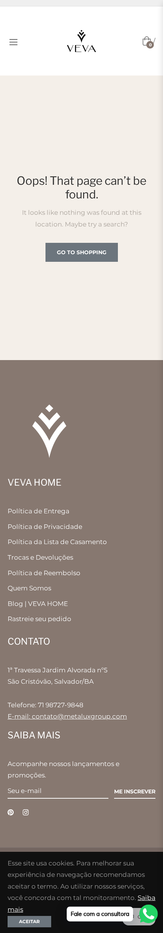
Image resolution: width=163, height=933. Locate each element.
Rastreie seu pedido (39, 619)
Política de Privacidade (45, 526)
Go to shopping (82, 252)
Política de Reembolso (44, 573)
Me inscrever (134, 791)
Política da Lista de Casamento (57, 542)
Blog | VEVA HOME (38, 603)
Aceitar (29, 921)
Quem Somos (29, 588)
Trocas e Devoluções (40, 557)
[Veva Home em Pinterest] (11, 812)
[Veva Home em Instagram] (26, 812)
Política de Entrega (38, 511)
